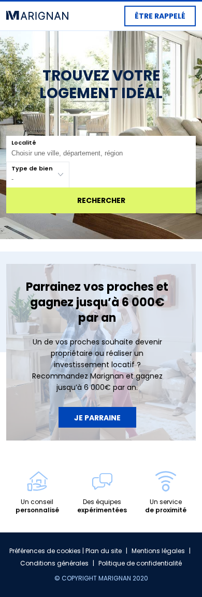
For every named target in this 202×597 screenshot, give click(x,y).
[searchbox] (94, 153)
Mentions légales (158, 550)
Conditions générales (54, 563)
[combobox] (101, 149)
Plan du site (103, 550)
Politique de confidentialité (140, 563)
